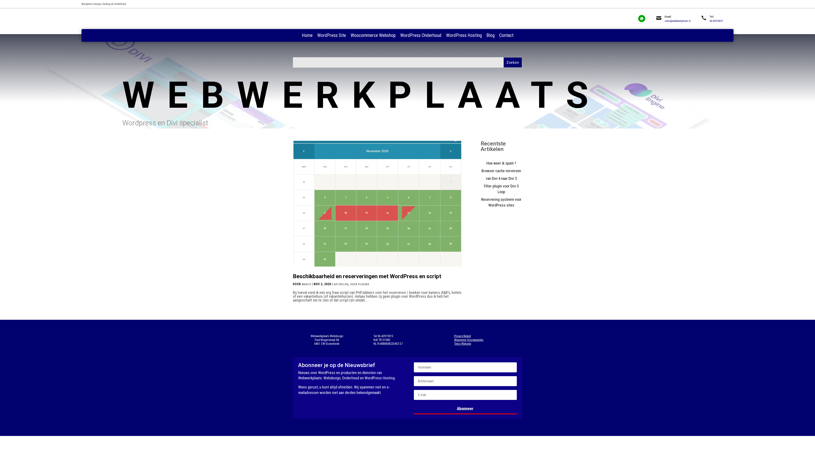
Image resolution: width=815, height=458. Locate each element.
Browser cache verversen (501, 171)
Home (307, 36)
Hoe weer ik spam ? (501, 163)
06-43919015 (716, 21)
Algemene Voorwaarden (468, 340)
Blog (490, 36)
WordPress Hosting (464, 36)
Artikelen (341, 284)
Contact (506, 36)
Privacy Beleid (462, 336)
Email (668, 16)
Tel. (712, 16)
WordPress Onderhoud (420, 36)
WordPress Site (331, 36)
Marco (306, 284)
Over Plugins (359, 284)
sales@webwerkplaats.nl (678, 21)
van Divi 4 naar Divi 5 (501, 178)
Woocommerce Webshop (373, 36)
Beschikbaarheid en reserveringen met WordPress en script (367, 276)
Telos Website (462, 343)
